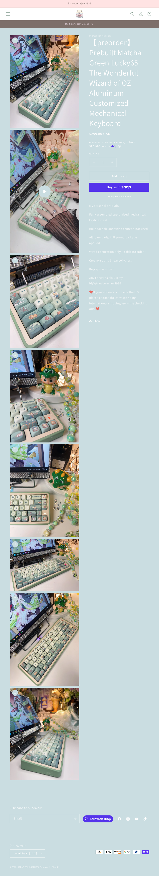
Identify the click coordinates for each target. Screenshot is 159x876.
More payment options (119, 196)
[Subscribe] (75, 818)
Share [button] (97, 321)
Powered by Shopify (50, 867)
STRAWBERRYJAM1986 (28, 867)
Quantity (94, 153)
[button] (8, 14)
